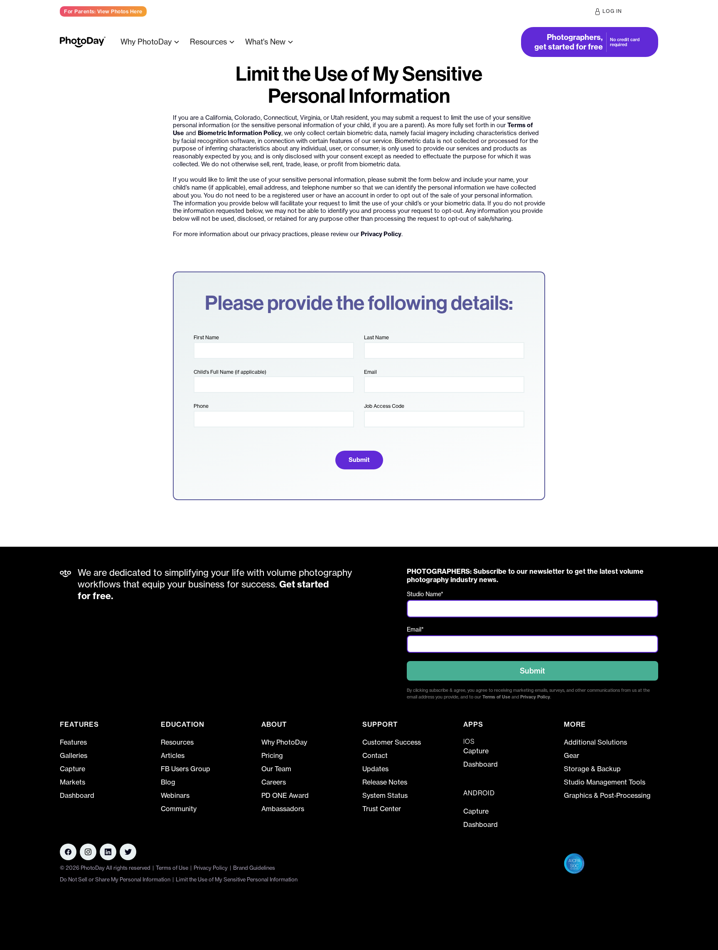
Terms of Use (496, 697)
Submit (532, 671)
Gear (571, 755)
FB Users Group (185, 769)
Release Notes (384, 782)
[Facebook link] (68, 852)
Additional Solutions (595, 742)
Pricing (316, 41)
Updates (375, 769)
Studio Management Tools (604, 782)
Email (370, 372)
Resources (177, 742)
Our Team (276, 769)
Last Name (376, 337)
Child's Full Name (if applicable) (230, 372)
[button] (151, 42)
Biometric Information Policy (239, 133)
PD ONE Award (285, 795)
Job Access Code (384, 406)
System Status (385, 795)
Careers (273, 782)
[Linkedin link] (88, 852)
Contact (375, 755)
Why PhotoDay (284, 742)
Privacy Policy (381, 234)
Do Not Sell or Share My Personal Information (115, 879)
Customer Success (391, 742)
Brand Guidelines (254, 867)
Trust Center (381, 808)
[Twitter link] (128, 852)
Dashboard (77, 795)
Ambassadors (282, 808)
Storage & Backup (592, 769)
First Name (206, 337)
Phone (201, 406)
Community (179, 808)
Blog (168, 782)
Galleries (73, 755)
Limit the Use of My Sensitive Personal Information (237, 879)
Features (73, 742)
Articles (172, 755)
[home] (83, 42)
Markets (72, 782)
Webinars (175, 795)
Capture (72, 769)
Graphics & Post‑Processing (607, 795)
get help (644, 11)
